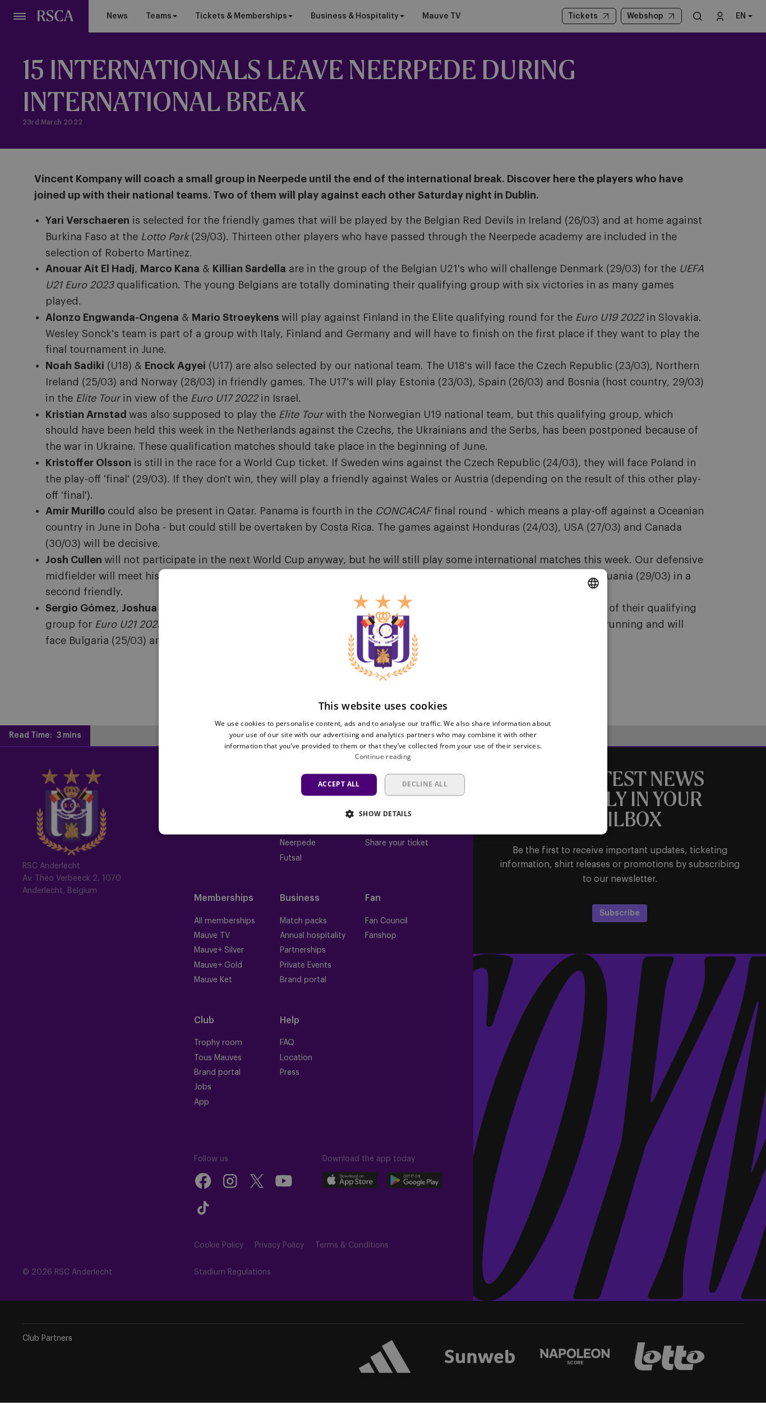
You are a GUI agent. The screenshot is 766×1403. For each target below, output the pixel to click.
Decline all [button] (424, 784)
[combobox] (593, 582)
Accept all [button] (339, 784)
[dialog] (383, 701)
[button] (383, 813)
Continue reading (383, 757)
